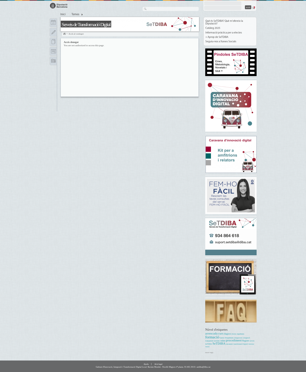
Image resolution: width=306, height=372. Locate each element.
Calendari (53, 22)
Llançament (209, 341)
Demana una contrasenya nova (253, 7)
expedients (240, 334)
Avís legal (158, 364)
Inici (63, 14)
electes (234, 334)
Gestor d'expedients (227, 338)
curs (220, 333)
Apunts (53, 32)
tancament (229, 344)
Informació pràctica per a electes (223, 32)
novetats (217, 341)
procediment (234, 340)
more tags (209, 352)
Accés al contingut (76, 34)
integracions (238, 338)
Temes (75, 14)
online (222, 341)
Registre (245, 341)
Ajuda (146, 364)
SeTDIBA (218, 343)
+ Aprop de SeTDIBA (216, 37)
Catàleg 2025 (212, 28)
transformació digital (240, 344)
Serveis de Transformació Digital (86, 24)
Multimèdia (53, 60)
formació (212, 337)
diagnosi (227, 334)
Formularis (53, 51)
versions (251, 344)
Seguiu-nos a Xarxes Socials (220, 41)
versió (207, 347)
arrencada (211, 333)
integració (246, 338)
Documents (53, 41)
